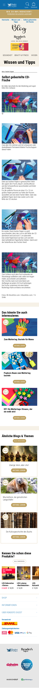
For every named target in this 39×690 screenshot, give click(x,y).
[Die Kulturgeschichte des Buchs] (19, 520)
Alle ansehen (19, 561)
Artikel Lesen (19, 470)
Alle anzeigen (19, 441)
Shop (4, 598)
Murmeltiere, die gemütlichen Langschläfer (15, 498)
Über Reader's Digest (12, 612)
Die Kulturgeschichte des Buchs (19, 531)
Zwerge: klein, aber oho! (19, 465)
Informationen (9, 605)
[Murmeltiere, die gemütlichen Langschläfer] (19, 486)
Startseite (5, 20)
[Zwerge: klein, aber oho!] (19, 453)
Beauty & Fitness (22, 55)
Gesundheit (7, 55)
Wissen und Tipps (16, 21)
